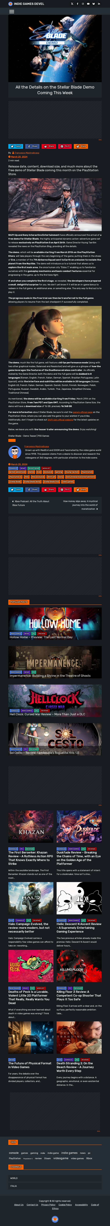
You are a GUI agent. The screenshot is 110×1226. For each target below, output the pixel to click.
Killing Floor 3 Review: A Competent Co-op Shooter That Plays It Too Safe (79, 995)
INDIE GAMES (16, 634)
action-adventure (17, 472)
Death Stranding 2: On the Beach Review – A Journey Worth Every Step (75, 1067)
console (14, 1152)
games (24, 1153)
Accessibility (81, 1205)
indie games (69, 1152)
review (38, 1158)
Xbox (89, 1158)
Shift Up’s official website (60, 419)
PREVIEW (41, 634)
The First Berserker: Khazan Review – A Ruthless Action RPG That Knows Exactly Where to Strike (30, 858)
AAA (11, 920)
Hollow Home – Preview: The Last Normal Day (41, 637)
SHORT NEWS (34, 468)
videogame (60, 1158)
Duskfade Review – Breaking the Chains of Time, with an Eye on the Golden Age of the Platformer (79, 858)
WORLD (14, 1178)
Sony (60, 477)
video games (67, 482)
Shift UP (51, 477)
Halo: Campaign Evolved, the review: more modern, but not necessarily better (29, 927)
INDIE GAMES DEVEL (29, 4)
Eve (39, 472)
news (82, 1153)
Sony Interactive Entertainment (80, 477)
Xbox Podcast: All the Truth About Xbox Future (30, 503)
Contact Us (32, 1205)
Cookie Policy (65, 1205)
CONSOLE (13, 468)
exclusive (48, 472)
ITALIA (13, 1186)
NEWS (23, 468)
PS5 (26, 477)
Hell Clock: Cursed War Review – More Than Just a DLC (47, 714)
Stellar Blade (15, 482)
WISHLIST (46, 468)
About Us (18, 1205)
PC (34, 634)
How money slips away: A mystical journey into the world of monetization (80, 505)
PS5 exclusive (38, 477)
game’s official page (82, 412)
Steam (47, 1158)
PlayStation (87, 472)
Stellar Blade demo (32, 482)
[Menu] (11, 11)
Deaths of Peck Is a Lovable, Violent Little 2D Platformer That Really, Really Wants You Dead (28, 997)
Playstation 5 (15, 477)
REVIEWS (44, 711)
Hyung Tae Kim (72, 472)
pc (89, 1153)
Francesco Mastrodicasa (27, 153)
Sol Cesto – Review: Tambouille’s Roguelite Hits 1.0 (44, 753)
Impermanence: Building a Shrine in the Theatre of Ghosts (50, 676)
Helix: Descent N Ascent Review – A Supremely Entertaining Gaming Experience (79, 927)
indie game (53, 1153)
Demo (31, 472)
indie (43, 1153)
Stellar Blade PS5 (51, 482)
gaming (59, 472)
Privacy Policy (48, 1205)
